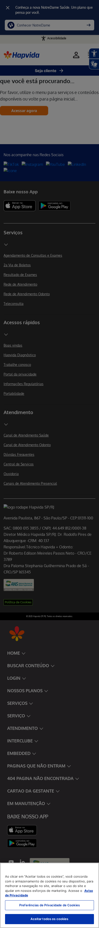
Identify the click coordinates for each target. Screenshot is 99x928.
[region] (49, 895)
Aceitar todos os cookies (49, 919)
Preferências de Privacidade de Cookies (49, 905)
